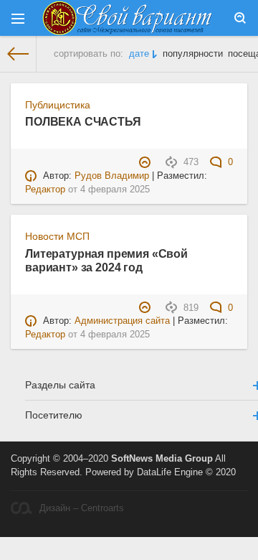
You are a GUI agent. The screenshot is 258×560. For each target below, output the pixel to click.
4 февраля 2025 (115, 190)
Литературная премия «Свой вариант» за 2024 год (106, 260)
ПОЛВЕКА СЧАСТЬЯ (83, 121)
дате (139, 54)
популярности (193, 54)
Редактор (45, 190)
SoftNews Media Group (162, 459)
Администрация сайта (122, 321)
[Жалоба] (146, 162)
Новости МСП (57, 236)
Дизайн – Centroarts (81, 508)
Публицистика (57, 105)
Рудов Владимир (112, 176)
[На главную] (18, 54)
